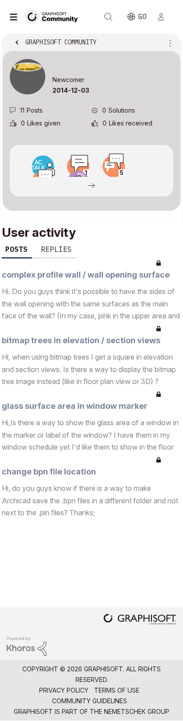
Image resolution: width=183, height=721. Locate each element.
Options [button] (168, 43)
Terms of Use (116, 690)
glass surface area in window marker (74, 406)
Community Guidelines (89, 701)
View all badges (91, 185)
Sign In (164, 17)
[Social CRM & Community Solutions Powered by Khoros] (27, 645)
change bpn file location (49, 471)
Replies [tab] (56, 249)
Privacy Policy (63, 690)
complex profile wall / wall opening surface (86, 274)
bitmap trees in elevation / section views (81, 340)
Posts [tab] (16, 249)
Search (108, 16)
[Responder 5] (113, 166)
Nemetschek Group (136, 711)
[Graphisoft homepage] (139, 620)
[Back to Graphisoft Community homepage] (54, 16)
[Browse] (15, 17)
